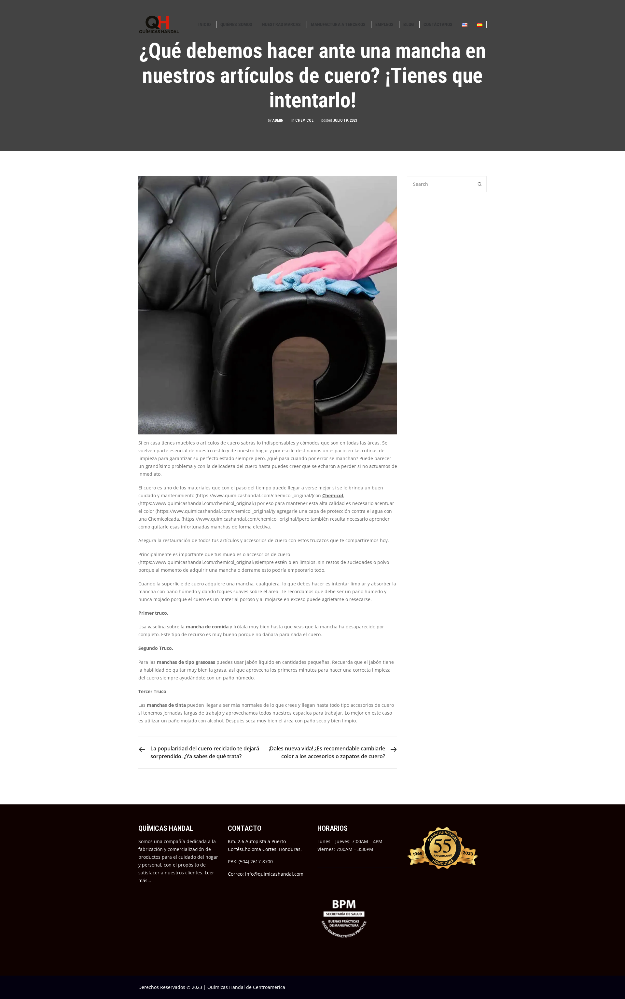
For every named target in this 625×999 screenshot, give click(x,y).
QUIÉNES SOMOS (236, 24)
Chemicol (304, 120)
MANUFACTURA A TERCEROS (338, 24)
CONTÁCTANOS (438, 24)
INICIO (204, 24)
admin (278, 120)
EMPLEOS (384, 24)
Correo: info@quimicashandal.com (265, 874)
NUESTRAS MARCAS (281, 24)
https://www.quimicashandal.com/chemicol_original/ (254, 495)
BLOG (408, 24)
